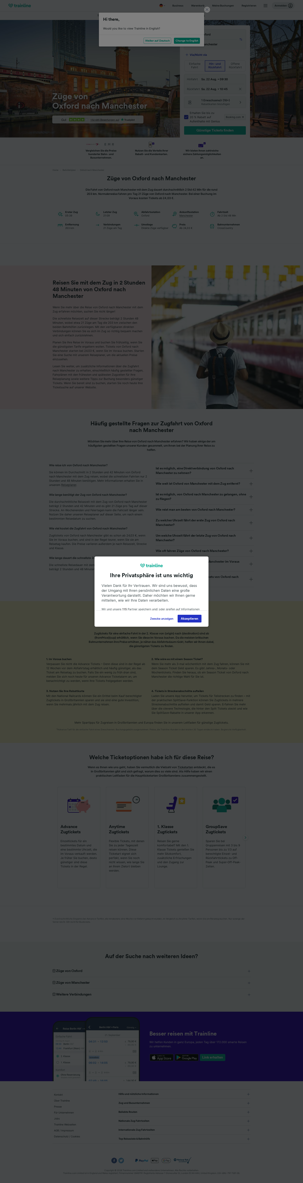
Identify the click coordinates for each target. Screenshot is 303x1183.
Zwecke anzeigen (161, 618)
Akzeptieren (189, 618)
